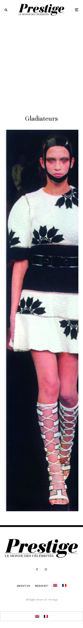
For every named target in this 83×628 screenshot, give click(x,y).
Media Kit (41, 585)
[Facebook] (37, 569)
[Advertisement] (41, 63)
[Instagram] (45, 569)
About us (23, 585)
